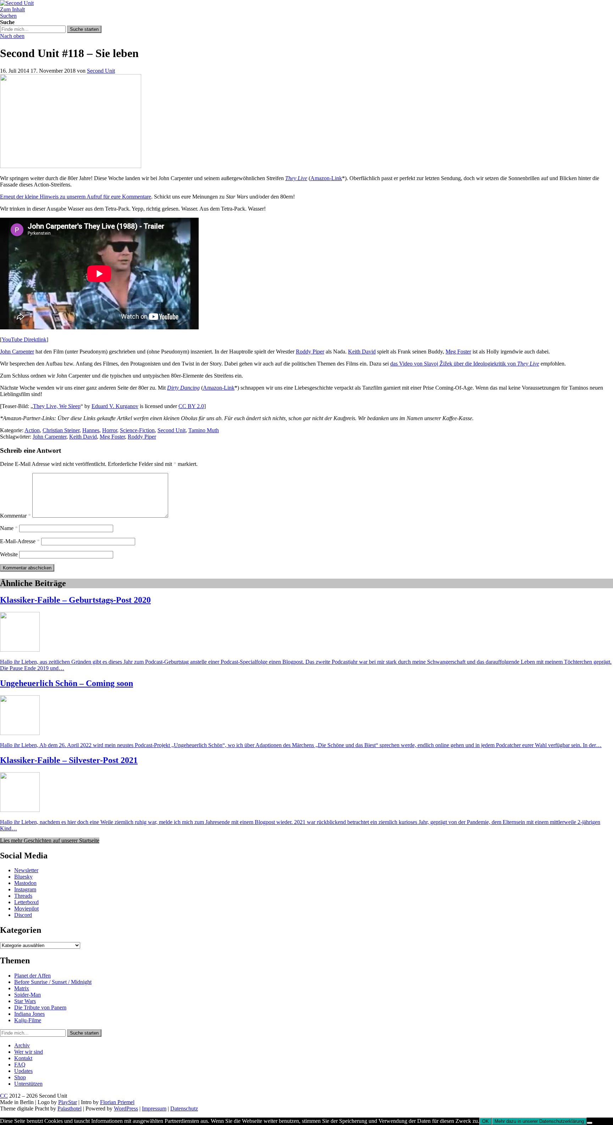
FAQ (20, 1065)
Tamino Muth (203, 430)
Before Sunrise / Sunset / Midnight (53, 982)
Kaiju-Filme (27, 1020)
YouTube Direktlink (24, 339)
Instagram (25, 889)
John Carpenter (17, 352)
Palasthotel (69, 1108)
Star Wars (25, 1001)
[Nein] (589, 1123)
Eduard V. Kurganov (115, 406)
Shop (20, 1077)
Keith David (362, 352)
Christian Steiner (61, 430)
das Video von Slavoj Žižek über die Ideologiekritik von (464, 364)
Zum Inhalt (12, 9)
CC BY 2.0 (191, 406)
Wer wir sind (28, 1052)
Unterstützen (28, 1084)
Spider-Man (27, 995)
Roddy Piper (310, 352)
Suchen (8, 16)
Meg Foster (458, 352)
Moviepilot (26, 909)
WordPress (126, 1108)
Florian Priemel (117, 1102)
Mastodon (25, 883)
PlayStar (67, 1102)
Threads (23, 896)
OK (485, 1121)
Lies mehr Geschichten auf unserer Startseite (49, 840)
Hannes (90, 430)
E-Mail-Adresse (20, 541)
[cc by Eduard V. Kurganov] (70, 166)
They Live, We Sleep (57, 406)
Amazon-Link (326, 178)
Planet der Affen (32, 976)
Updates (23, 1071)
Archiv (22, 1045)
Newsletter (26, 870)
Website (9, 554)
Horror (109, 430)
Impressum (154, 1108)
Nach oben (12, 36)
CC (4, 1096)
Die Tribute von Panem (40, 1007)
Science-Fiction (137, 430)
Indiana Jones (29, 1014)
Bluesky (23, 877)
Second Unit (101, 71)
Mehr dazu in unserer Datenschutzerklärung (539, 1121)
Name (9, 528)
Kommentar (15, 516)
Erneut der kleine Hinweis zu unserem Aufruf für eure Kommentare (75, 197)
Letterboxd (26, 902)
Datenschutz (184, 1108)
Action (32, 430)
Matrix (21, 988)
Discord (23, 915)
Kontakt (23, 1058)
